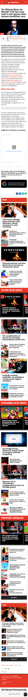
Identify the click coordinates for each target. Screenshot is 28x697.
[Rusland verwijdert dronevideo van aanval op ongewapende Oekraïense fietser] (4, 506)
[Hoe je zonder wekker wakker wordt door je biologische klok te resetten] (4, 278)
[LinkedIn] (8, 668)
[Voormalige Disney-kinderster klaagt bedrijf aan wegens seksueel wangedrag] (14, 433)
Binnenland (4, 504)
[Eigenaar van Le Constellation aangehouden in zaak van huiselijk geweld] (14, 465)
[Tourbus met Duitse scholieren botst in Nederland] (4, 580)
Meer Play (18, 659)
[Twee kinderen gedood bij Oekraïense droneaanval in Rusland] (4, 563)
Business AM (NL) (6, 677)
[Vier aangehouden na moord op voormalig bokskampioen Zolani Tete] (14, 320)
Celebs (3, 260)
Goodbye (4, 679)
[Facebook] (3, 668)
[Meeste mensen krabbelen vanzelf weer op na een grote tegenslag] (4, 343)
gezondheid (4, 285)
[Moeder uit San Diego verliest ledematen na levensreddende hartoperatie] (4, 270)
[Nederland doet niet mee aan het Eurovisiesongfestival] (4, 588)
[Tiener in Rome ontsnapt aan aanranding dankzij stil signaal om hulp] (4, 490)
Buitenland (4, 236)
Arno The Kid (13, 75)
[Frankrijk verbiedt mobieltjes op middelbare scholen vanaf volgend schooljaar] (14, 359)
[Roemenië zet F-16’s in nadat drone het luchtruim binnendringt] (4, 572)
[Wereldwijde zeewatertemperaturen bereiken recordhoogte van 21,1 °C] (4, 238)
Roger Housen (10, 82)
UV (3, 39)
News (3, 665)
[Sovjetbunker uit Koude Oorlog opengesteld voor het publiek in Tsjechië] (4, 392)
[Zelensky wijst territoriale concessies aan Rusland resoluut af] (4, 547)
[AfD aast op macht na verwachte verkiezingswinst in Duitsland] (4, 555)
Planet (12, 665)
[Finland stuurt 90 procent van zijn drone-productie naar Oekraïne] (4, 384)
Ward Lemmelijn (15, 80)
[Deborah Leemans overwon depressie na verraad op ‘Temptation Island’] (14, 247)
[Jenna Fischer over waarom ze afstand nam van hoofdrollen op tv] (4, 641)
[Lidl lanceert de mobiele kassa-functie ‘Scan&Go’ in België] (4, 498)
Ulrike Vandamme (16, 36)
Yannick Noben (13, 77)
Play (2, 34)
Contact (4, 683)
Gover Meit (10, 73)
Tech (16, 665)
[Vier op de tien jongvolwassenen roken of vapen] (4, 457)
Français (4, 671)
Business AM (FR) (16, 677)
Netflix (3, 418)
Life (20, 665)
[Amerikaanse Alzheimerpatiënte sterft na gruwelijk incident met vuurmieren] (4, 230)
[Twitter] (5, 668)
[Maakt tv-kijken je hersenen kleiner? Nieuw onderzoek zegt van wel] (4, 646)
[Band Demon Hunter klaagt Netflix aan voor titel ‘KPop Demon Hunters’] (12, 407)
